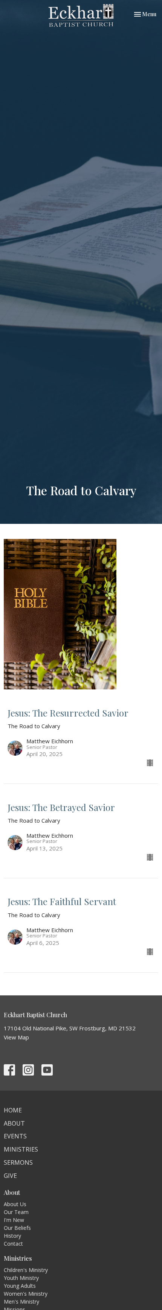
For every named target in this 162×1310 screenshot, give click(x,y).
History (12, 1235)
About (14, 1123)
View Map (16, 1037)
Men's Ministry (21, 1301)
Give (10, 1176)
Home (13, 1110)
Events (15, 1136)
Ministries (21, 1149)
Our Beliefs (17, 1227)
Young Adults (20, 1285)
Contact (13, 1243)
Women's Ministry (25, 1293)
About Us (15, 1204)
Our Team (16, 1212)
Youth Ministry (21, 1277)
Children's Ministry (26, 1269)
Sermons (18, 1162)
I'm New (14, 1219)
